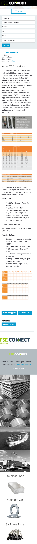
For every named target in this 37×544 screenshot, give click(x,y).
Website (12, 61)
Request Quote (24, 313)
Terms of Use (18, 368)
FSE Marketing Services (22, 364)
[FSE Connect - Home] (14, 3)
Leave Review (8, 324)
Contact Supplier (9, 313)
